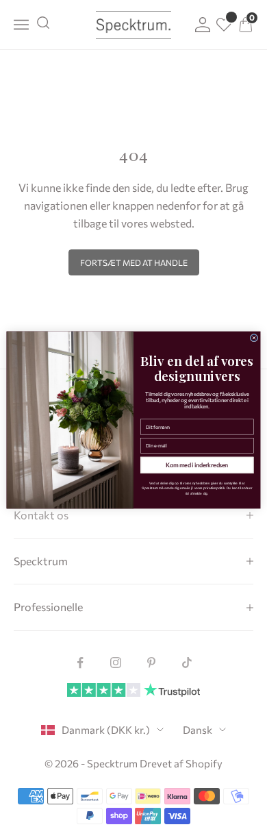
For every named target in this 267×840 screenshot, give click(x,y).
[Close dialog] (254, 337)
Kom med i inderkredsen (197, 465)
